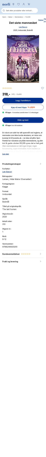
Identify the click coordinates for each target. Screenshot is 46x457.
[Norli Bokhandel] (6, 4)
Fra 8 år (27, 17)
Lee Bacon (23, 27)
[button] (18, 4)
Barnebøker (19, 17)
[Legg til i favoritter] (42, 88)
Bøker (10, 17)
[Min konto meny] (23, 4)
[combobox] (19, 10)
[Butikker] (13, 4)
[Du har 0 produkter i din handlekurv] (28, 4)
